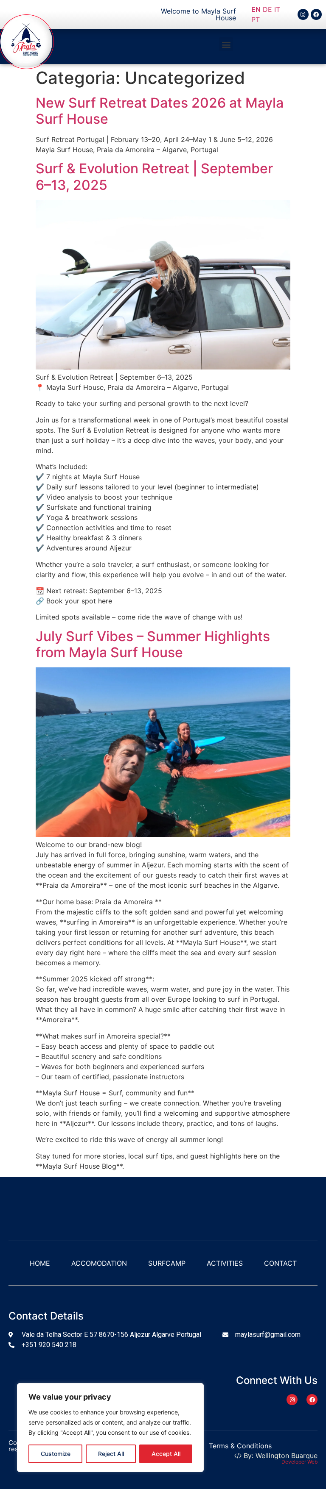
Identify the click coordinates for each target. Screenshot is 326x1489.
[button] (226, 44)
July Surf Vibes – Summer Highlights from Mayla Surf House (153, 644)
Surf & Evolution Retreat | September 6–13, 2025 (154, 176)
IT (277, 9)
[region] (110, 1427)
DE (267, 9)
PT (255, 19)
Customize (55, 1453)
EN (256, 9)
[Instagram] (303, 14)
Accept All (166, 1453)
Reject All (111, 1453)
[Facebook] (316, 14)
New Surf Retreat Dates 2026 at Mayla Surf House (160, 110)
